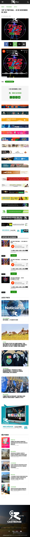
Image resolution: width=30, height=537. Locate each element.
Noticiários (6, 318)
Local (4, 342)
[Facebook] (6, 44)
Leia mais (14, 255)
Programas (9, 7)
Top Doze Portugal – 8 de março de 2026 (19, 260)
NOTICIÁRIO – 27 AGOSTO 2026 (10, 320)
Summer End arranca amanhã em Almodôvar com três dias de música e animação (19, 443)
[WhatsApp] (15, 44)
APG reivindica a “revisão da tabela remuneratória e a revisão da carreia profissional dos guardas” (13, 371)
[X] (10, 44)
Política (13, 474)
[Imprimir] (24, 44)
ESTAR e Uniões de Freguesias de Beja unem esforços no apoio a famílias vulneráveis (19, 466)
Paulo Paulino (15, 535)
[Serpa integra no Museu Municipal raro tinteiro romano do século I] (5, 489)
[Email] (19, 44)
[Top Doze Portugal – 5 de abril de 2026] (5, 243)
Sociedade (5, 368)
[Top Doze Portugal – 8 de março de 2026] (5, 261)
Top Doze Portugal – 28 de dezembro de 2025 (17, 278)
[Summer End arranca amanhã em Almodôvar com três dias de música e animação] (5, 442)
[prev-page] (2, 497)
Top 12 (15, 7)
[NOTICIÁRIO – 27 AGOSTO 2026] (15, 308)
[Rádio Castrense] (15, 1)
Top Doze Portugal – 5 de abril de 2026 (18, 242)
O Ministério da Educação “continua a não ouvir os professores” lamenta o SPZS (14, 396)
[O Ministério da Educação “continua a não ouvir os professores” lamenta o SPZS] (15, 385)
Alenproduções (23, 535)
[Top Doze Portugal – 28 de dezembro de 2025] (5, 280)
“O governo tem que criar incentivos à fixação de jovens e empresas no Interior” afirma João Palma (19, 478)
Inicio (2, 7)
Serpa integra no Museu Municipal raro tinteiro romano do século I (18, 489)
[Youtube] (19, 97)
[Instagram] (13, 97)
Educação (5, 394)
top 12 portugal (9, 81)
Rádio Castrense (16, 93)
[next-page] (5, 497)
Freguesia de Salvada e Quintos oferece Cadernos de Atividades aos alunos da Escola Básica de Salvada (19, 454)
